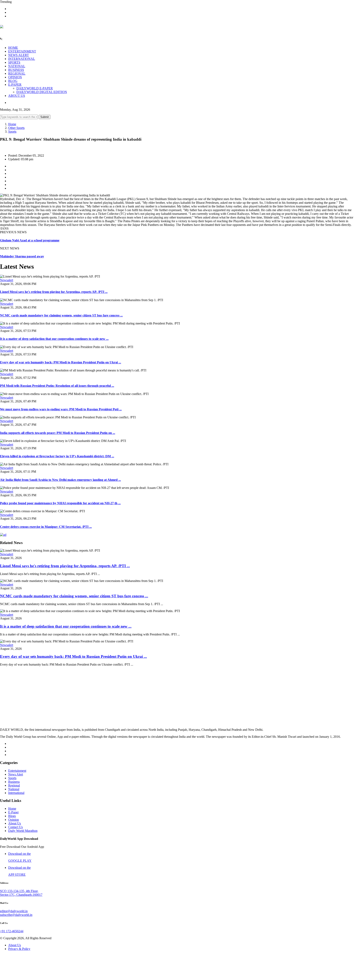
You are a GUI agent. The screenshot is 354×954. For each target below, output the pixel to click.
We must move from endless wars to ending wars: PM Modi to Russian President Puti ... (61, 409)
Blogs (12, 816)
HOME (13, 47)
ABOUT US (16, 95)
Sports (12, 131)
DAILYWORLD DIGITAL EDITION (41, 92)
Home (12, 124)
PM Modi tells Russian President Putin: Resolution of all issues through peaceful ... (57, 385)
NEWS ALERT (18, 55)
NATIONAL (16, 66)
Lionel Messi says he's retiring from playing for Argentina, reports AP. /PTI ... (54, 292)
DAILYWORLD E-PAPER (34, 88)
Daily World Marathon (22, 830)
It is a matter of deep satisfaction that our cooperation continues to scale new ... (54, 338)
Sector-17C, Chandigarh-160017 (21, 894)
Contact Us (15, 827)
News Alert (15, 774)
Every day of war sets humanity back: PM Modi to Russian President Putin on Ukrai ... (60, 362)
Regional (14, 785)
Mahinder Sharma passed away (22, 256)
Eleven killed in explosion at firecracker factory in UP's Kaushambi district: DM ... (57, 456)
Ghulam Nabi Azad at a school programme (29, 240)
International (16, 793)
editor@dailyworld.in (14, 911)
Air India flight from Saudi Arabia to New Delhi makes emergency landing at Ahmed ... (60, 480)
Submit (44, 116)
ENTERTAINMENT (22, 51)
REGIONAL (16, 73)
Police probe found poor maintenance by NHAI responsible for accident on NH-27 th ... (60, 503)
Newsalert (6, 280)
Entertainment (17, 770)
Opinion (13, 819)
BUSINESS (16, 70)
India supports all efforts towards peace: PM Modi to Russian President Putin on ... (57, 433)
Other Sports (16, 128)
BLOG (12, 81)
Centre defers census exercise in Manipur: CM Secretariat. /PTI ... (46, 526)
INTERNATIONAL (21, 58)
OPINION (15, 77)
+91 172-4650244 (11, 931)
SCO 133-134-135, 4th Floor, (19, 891)
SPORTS (14, 62)
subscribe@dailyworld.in (16, 914)
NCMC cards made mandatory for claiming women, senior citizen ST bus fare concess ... (61, 315)
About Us (14, 823)
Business (14, 781)
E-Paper (13, 812)
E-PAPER (15, 84)
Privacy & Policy (19, 949)
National (13, 789)
